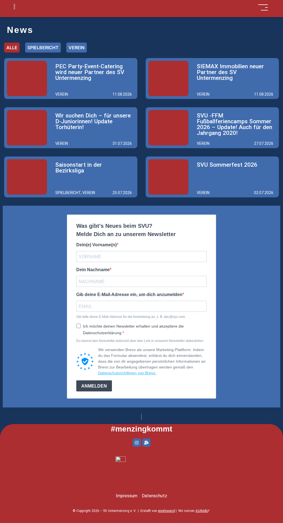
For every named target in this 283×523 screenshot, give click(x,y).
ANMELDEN (94, 386)
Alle (11, 47)
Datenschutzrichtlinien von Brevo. (127, 373)
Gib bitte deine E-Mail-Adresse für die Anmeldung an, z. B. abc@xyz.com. (131, 316)
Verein (77, 47)
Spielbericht (43, 47)
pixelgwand (166, 511)
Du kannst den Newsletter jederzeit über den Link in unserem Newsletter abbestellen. (140, 340)
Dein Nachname (93, 270)
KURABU (201, 511)
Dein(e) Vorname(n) (96, 245)
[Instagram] (137, 442)
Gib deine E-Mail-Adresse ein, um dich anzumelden (129, 294)
